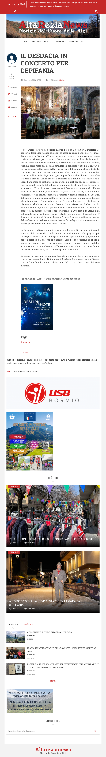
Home (26, 41)
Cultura (62, 80)
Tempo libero (14, 486)
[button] (37, 307)
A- (9, 116)
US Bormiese (74, 41)
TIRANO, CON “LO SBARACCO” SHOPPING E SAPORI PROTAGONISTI (51, 539)
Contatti (48, 41)
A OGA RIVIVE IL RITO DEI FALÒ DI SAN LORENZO (49, 632)
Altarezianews (53, 749)
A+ (14, 116)
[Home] (53, 26)
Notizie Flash (19, 4)
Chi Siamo (36, 41)
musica (26, 342)
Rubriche (60, 41)
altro (52, 680)
